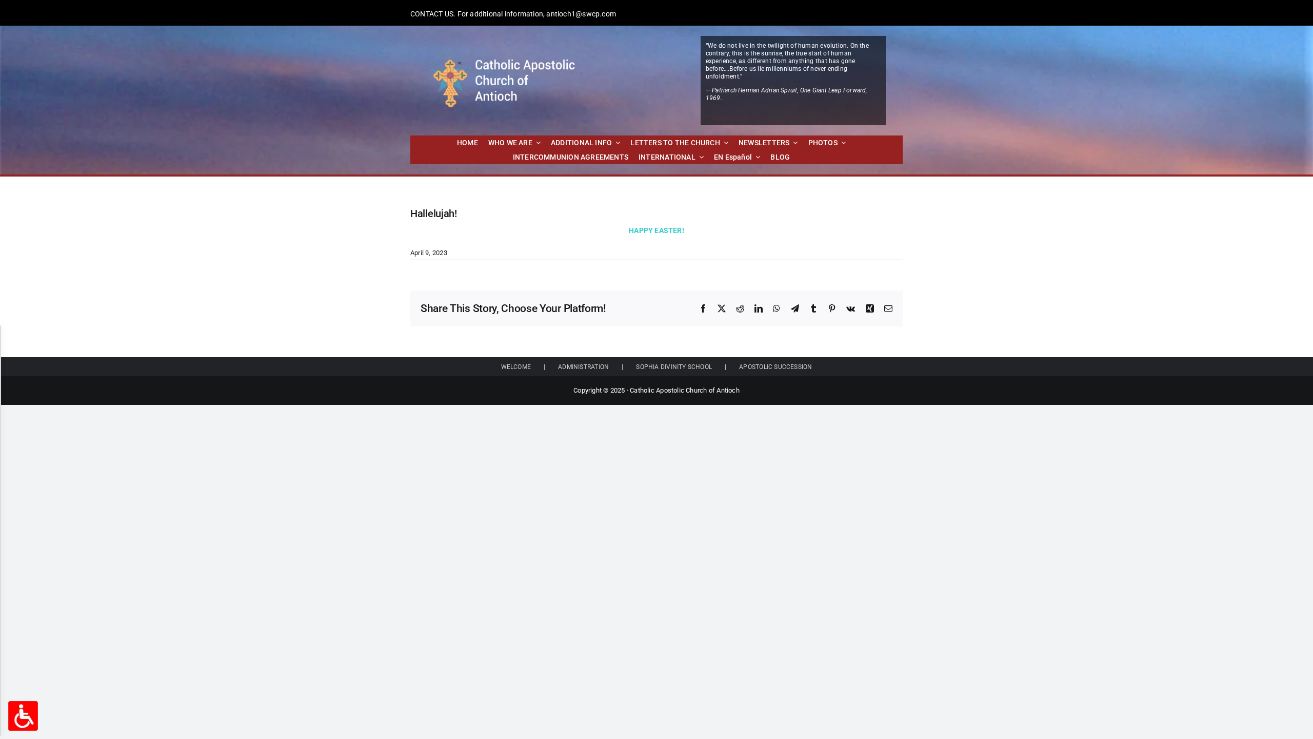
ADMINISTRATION (583, 367)
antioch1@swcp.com (581, 14)
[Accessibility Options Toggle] (23, 716)
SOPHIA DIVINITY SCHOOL (674, 367)
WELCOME (516, 367)
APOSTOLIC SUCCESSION (775, 367)
